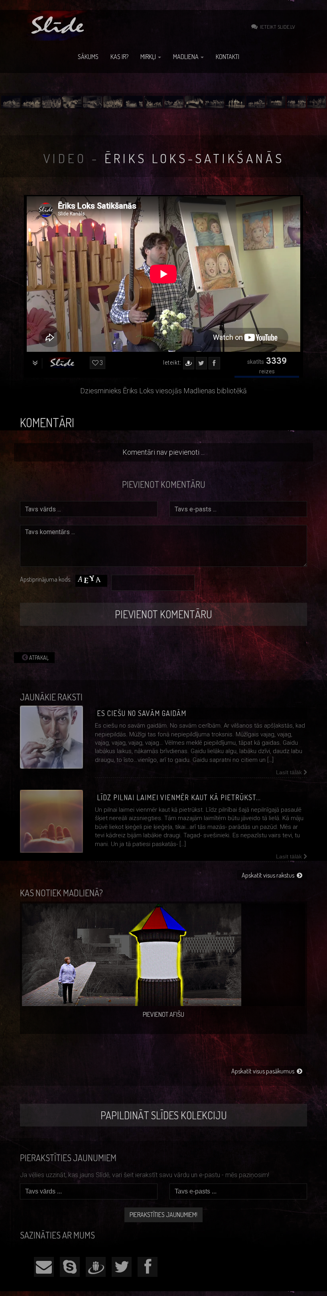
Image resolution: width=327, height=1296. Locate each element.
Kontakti (227, 57)
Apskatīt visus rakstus (269, 875)
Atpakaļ (38, 657)
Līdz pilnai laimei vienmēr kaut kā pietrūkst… (179, 797)
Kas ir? (119, 57)
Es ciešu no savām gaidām (141, 713)
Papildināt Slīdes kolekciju (163, 1115)
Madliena (186, 57)
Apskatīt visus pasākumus (264, 1071)
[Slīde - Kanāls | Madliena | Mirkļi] (58, 25)
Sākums (88, 57)
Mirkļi (148, 57)
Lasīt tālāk (289, 772)
